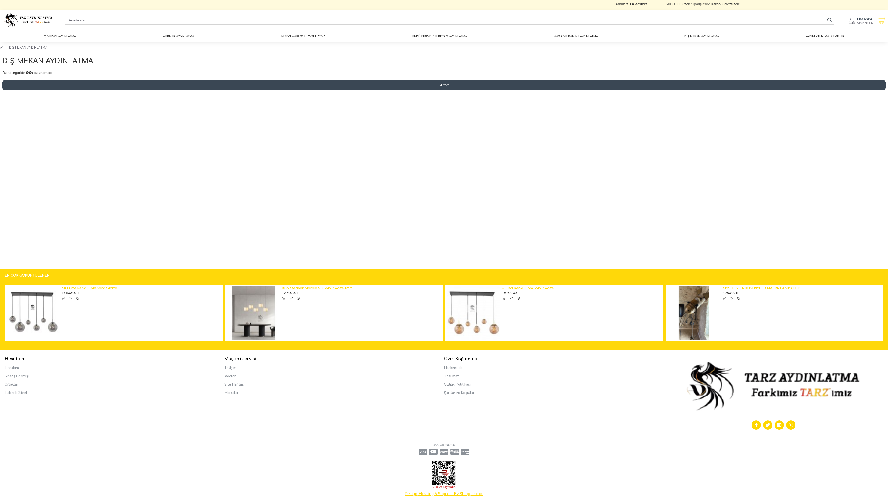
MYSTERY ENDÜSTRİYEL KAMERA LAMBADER (761, 288)
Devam (444, 85)
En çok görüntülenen (27, 275)
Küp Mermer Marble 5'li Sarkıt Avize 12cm (317, 288)
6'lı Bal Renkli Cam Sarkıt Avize (528, 288)
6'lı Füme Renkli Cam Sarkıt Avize (89, 288)
